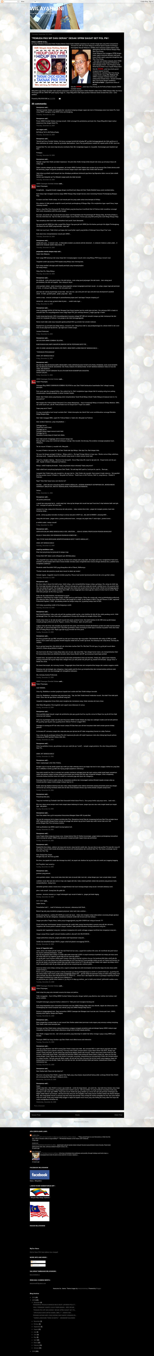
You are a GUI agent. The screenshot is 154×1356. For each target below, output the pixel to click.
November (37, 1321)
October (36, 1324)
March (36, 1342)
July (35, 1332)
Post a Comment (39, 1106)
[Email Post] (59, 98)
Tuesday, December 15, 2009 (45, 982)
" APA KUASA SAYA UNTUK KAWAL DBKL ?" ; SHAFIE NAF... (52, 1313)
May (35, 1337)
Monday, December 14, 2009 (45, 897)
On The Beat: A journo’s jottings (49, 1153)
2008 (33, 1351)
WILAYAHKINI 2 (35, 1275)
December (37, 1302)
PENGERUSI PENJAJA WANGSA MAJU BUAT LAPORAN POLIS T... (54, 1305)
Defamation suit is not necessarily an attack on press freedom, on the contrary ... (55, 1137)
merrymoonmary (83, 1288)
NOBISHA (35, 1143)
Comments (35, 1265)
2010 (33, 1297)
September (37, 1326)
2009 (33, 1300)
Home (77, 1115)
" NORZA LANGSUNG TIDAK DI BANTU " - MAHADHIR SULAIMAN (54, 1318)
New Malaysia (36, 1151)
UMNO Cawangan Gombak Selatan (47, 183)
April (35, 1340)
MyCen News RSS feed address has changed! (44, 1252)
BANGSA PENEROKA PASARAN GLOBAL (44, 1145)
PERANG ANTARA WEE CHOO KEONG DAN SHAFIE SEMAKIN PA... (55, 1315)
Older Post (118, 1115)
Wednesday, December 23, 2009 (46, 1079)
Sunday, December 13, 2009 (45, 632)
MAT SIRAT (40, 901)
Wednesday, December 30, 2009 (46, 1102)
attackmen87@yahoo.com (38, 1283)
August (36, 1329)
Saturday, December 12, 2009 (45, 545)
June (35, 1334)
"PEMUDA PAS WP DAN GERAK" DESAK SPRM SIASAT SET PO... (54, 1310)
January (36, 1348)
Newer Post (36, 1115)
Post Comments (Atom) (81, 1122)
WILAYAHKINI (47, 8)
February (36, 1345)
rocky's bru (35, 1135)
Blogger (98, 1288)
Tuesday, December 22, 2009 (45, 1064)
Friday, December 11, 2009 (44, 304)
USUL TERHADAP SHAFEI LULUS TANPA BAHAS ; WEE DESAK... (54, 1307)
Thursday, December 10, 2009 (45, 114)
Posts (34, 1262)
